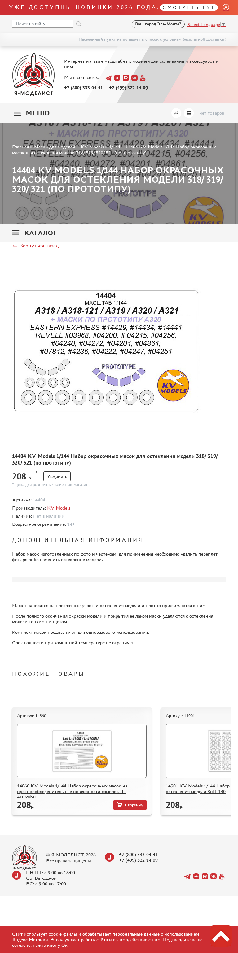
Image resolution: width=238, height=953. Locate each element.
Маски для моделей (54, 146)
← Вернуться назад (35, 246)
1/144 (114, 146)
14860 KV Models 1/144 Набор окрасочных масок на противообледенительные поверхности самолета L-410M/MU (72, 791)
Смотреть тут (188, 7)
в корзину (134, 805)
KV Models (92, 146)
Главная (20, 146)
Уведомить (57, 476)
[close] (223, 7)
